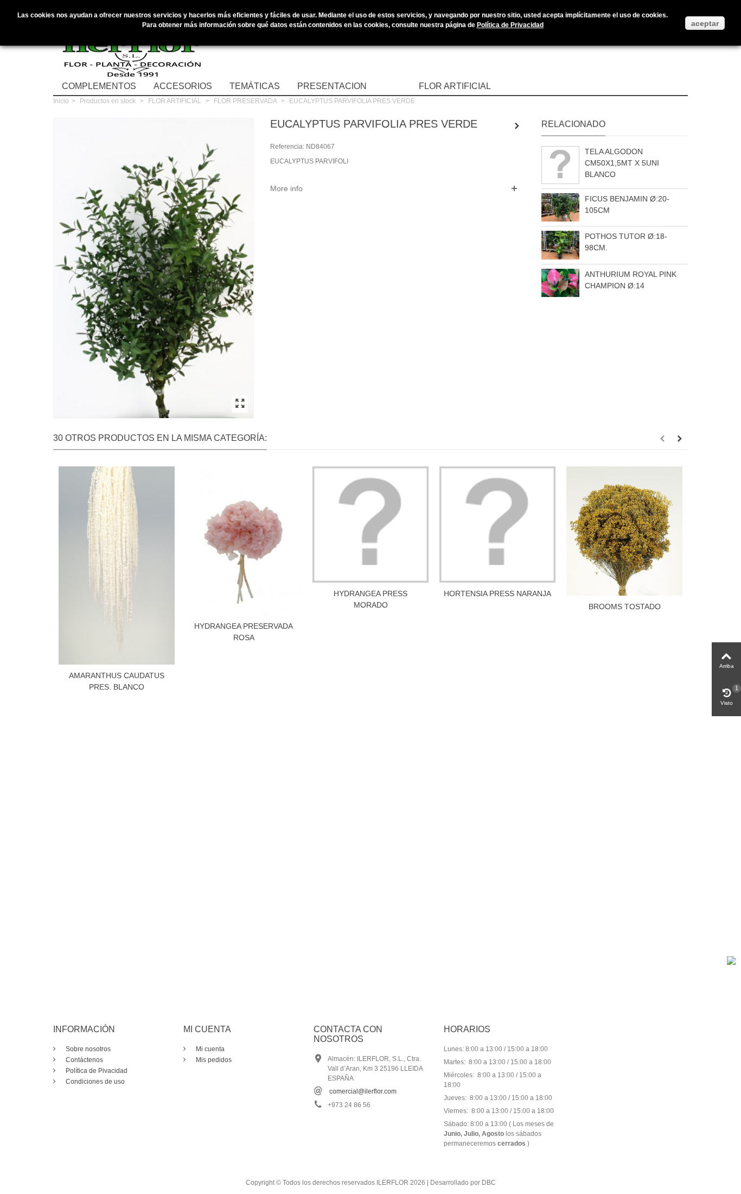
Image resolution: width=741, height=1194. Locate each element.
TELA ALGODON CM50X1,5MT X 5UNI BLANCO (622, 163)
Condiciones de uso (94, 1081)
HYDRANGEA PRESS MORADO (370, 599)
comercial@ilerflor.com (363, 1091)
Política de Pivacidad (95, 1071)
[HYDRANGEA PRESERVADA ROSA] (244, 540)
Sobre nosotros (87, 1049)
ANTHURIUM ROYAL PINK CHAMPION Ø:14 (630, 280)
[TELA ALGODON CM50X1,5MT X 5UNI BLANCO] (560, 165)
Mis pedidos (213, 1060)
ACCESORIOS (183, 86)
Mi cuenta (209, 1049)
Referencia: (287, 146)
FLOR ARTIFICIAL (455, 86)
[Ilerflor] (134, 46)
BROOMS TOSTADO (625, 606)
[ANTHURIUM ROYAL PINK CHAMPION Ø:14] (560, 283)
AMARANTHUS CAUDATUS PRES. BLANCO (116, 681)
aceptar (705, 23)
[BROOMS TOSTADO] (624, 531)
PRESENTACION (332, 86)
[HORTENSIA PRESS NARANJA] (497, 524)
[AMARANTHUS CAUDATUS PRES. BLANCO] (117, 565)
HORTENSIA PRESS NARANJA (497, 593)
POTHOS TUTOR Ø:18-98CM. (626, 242)
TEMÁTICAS (254, 86)
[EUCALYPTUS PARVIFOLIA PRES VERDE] (240, 404)
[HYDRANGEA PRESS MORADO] (370, 524)
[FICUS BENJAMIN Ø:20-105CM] (560, 207)
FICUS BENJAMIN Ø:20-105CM (627, 204)
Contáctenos (83, 1060)
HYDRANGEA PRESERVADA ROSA (243, 632)
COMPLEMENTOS (99, 86)
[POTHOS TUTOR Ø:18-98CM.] (560, 245)
